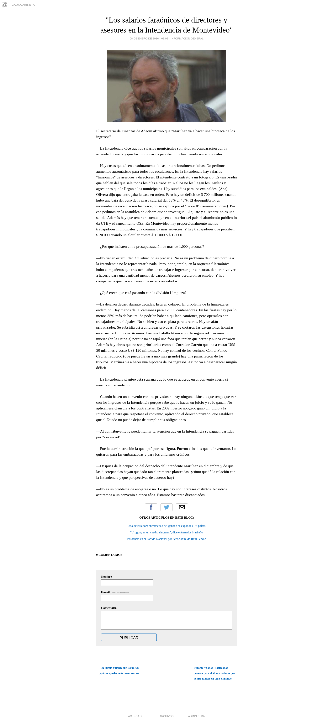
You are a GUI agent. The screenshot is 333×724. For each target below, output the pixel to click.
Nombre (106, 576)
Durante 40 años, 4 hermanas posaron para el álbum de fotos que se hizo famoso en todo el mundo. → (215, 673)
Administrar (197, 716)
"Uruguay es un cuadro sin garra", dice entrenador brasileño (166, 532)
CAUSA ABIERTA (23, 4)
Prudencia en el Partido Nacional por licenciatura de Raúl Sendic (166, 539)
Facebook (151, 507)
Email (182, 507)
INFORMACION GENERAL (187, 38)
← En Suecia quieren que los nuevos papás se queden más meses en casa (118, 670)
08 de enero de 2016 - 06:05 (149, 38)
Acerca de (135, 716)
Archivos (166, 716)
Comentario (109, 607)
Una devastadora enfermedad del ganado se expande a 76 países (166, 525)
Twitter (166, 507)
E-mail (115, 592)
